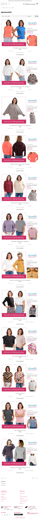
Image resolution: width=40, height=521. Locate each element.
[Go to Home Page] (1, 7)
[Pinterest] (4, 515)
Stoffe (2, 485)
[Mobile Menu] (7, 4)
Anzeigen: (29, 16)
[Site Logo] (2, 4)
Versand (30, 89)
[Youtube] (7, 515)
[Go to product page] (20, 33)
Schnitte (2, 483)
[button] (9, 3)
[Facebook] (2, 515)
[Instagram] (9, 515)
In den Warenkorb (21, 54)
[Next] (38, 478)
